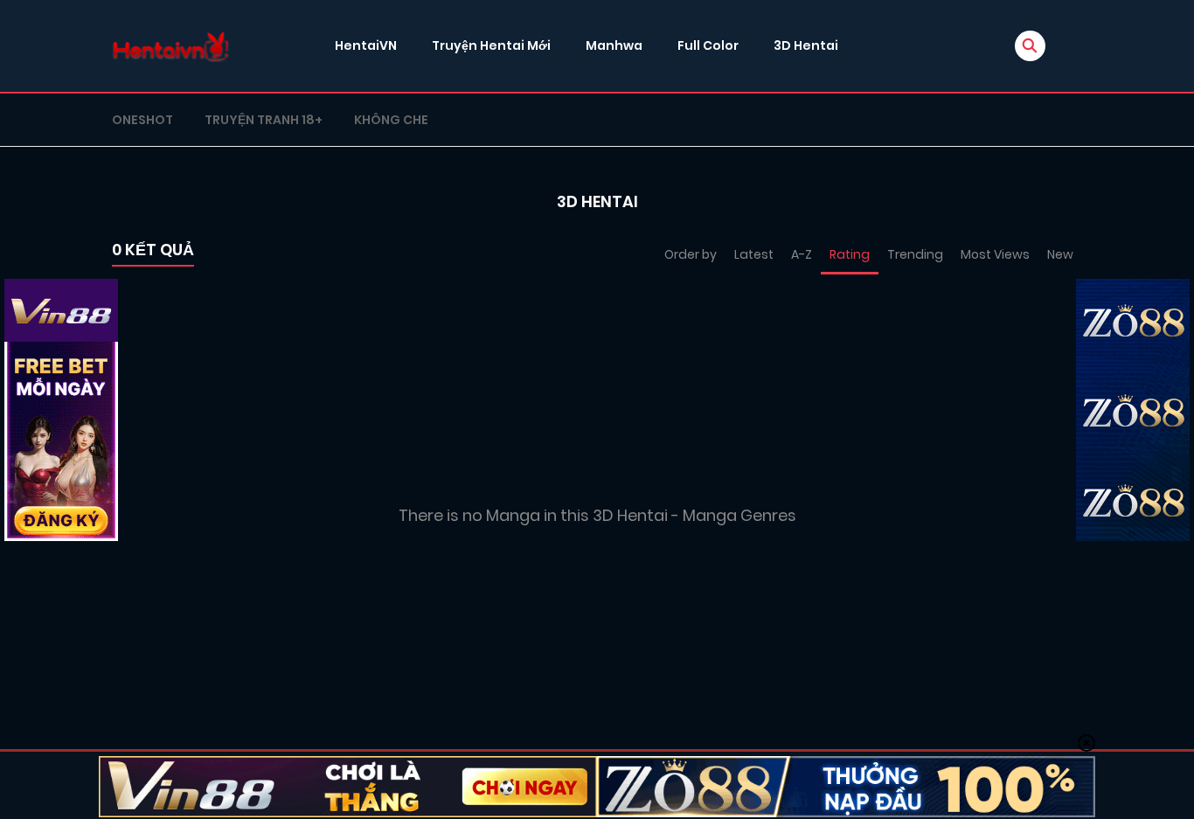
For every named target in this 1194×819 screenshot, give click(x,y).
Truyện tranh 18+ (264, 119)
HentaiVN (366, 45)
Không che (391, 119)
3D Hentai (806, 45)
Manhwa (614, 45)
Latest (754, 254)
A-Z (801, 254)
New (1060, 254)
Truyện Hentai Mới (491, 45)
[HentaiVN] (171, 46)
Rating (850, 254)
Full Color (708, 45)
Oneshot (142, 119)
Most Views (995, 254)
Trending (915, 254)
